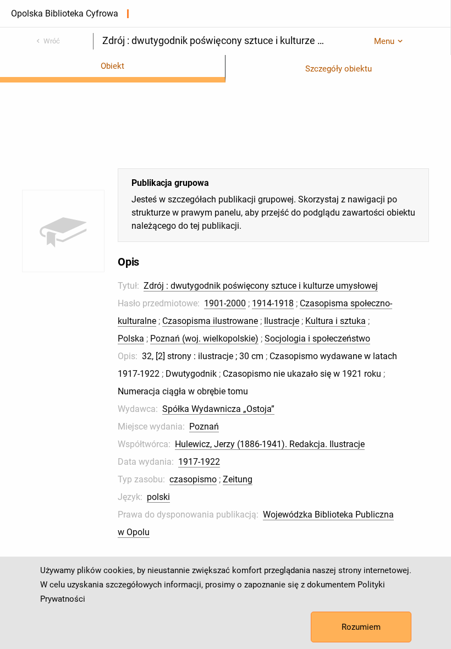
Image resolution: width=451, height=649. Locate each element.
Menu (384, 41)
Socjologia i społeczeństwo (317, 338)
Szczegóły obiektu (338, 69)
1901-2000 (225, 303)
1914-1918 (273, 303)
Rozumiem (361, 627)
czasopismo (193, 479)
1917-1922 (199, 462)
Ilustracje (281, 321)
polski (158, 497)
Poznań (204, 426)
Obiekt (112, 66)
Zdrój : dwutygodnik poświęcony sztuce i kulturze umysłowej (261, 285)
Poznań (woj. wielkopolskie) (204, 338)
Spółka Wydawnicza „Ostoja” (218, 409)
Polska (131, 338)
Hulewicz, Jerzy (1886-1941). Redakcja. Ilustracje (270, 444)
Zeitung (237, 479)
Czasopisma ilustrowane (210, 321)
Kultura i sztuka (335, 321)
